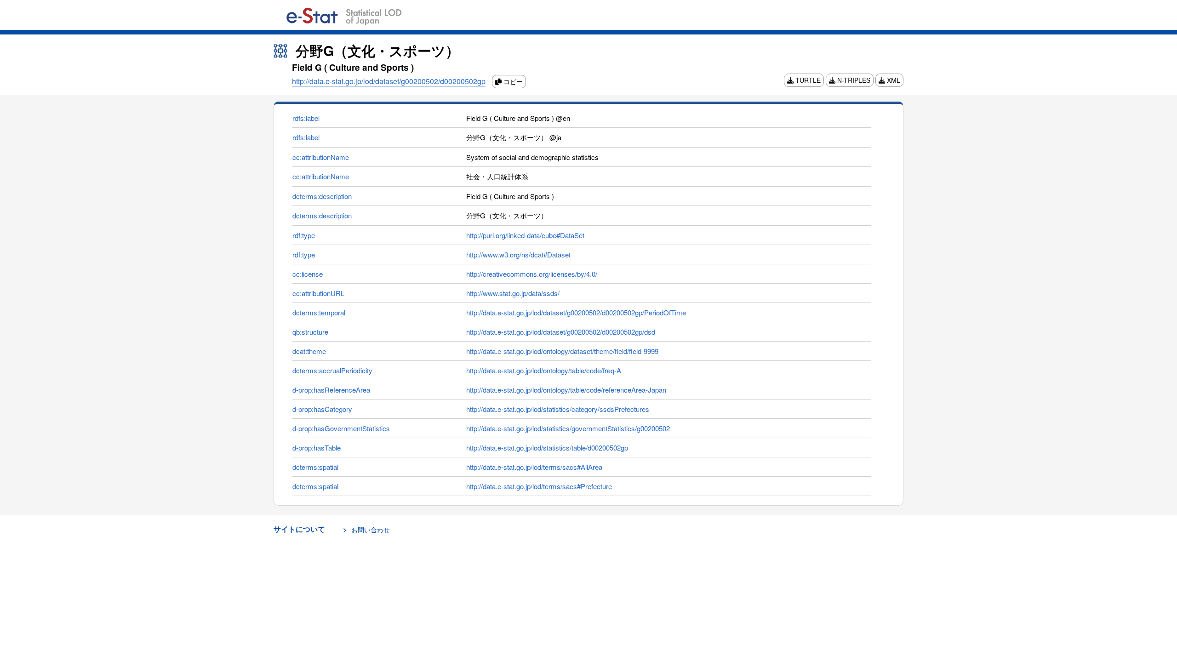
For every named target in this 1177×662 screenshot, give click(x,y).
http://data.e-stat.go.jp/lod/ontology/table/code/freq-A (543, 370)
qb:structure (310, 332)
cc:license (307, 274)
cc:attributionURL (318, 293)
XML (892, 80)
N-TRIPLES (852, 80)
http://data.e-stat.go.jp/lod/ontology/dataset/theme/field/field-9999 (562, 351)
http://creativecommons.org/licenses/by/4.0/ (531, 274)
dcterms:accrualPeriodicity (332, 370)
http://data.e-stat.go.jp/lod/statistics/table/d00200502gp (547, 447)
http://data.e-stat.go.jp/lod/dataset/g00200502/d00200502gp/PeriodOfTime (576, 312)
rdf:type (303, 235)
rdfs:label (306, 118)
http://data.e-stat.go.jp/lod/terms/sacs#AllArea (534, 467)
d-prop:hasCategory (322, 409)
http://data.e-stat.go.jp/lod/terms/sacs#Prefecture (539, 486)
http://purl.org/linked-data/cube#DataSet (525, 235)
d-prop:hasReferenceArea (331, 389)
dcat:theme (309, 351)
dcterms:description (322, 196)
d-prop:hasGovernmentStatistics (341, 428)
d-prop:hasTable (316, 447)
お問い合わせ (370, 529)
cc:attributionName (320, 157)
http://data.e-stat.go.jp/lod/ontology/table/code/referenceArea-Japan (566, 389)
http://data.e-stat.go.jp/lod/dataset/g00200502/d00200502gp (389, 81)
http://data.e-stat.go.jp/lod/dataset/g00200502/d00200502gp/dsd (560, 332)
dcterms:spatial (315, 467)
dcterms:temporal (318, 312)
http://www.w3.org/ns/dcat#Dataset (518, 254)
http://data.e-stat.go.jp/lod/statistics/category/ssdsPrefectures (557, 409)
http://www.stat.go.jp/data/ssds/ (513, 293)
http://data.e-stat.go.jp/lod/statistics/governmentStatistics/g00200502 (568, 428)
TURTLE (807, 80)
